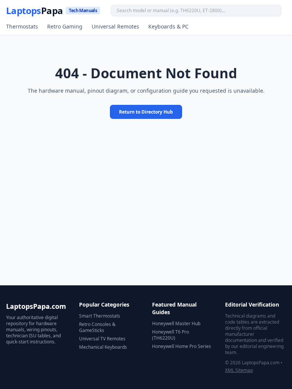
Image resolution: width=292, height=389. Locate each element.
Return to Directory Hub (146, 112)
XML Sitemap (239, 370)
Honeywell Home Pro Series (181, 346)
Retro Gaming (65, 26)
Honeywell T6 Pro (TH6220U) (170, 335)
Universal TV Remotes (102, 338)
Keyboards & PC (168, 26)
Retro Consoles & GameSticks (97, 327)
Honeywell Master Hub (176, 323)
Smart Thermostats (99, 316)
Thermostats (22, 26)
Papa (51, 11)
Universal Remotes (115, 26)
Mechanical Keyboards (103, 347)
